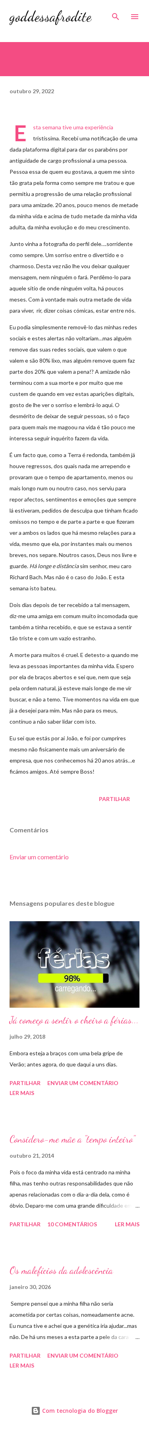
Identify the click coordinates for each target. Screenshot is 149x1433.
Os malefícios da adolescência (61, 1270)
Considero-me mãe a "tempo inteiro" (72, 1139)
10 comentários (72, 1224)
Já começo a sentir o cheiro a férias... (74, 1020)
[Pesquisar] (115, 14)
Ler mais (22, 1092)
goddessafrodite (50, 16)
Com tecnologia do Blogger (79, 1410)
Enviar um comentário (39, 857)
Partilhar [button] (114, 798)
